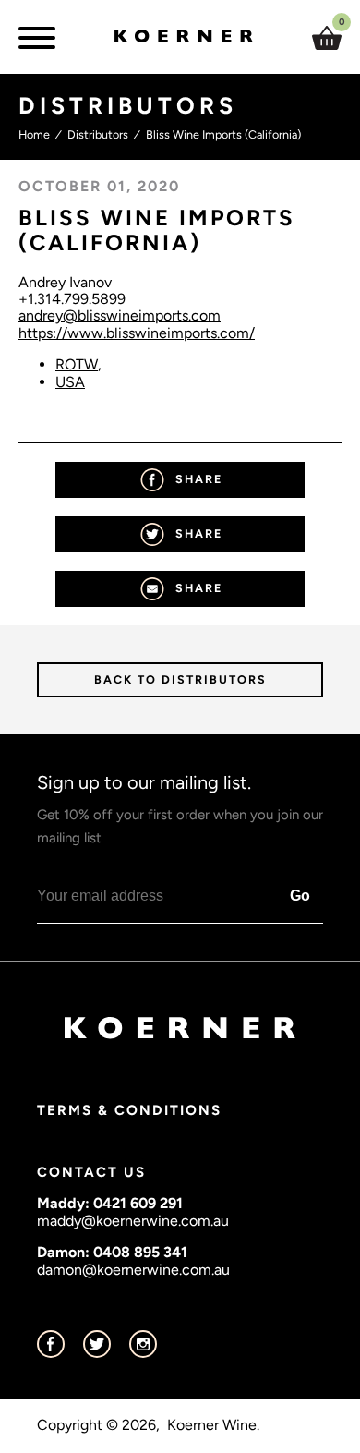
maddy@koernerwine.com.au (133, 1220)
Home (34, 134)
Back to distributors (180, 679)
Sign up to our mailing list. (180, 808)
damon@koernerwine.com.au (133, 1269)
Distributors (97, 134)
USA (70, 382)
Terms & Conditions (129, 1110)
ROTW (76, 364)
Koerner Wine (212, 1425)
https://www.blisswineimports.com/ (136, 333)
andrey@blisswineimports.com (119, 315)
